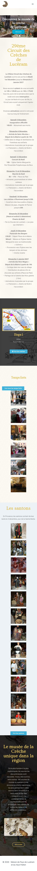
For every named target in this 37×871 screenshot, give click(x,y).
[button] (17, 36)
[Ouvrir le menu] (33, 4)
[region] (18, 26)
